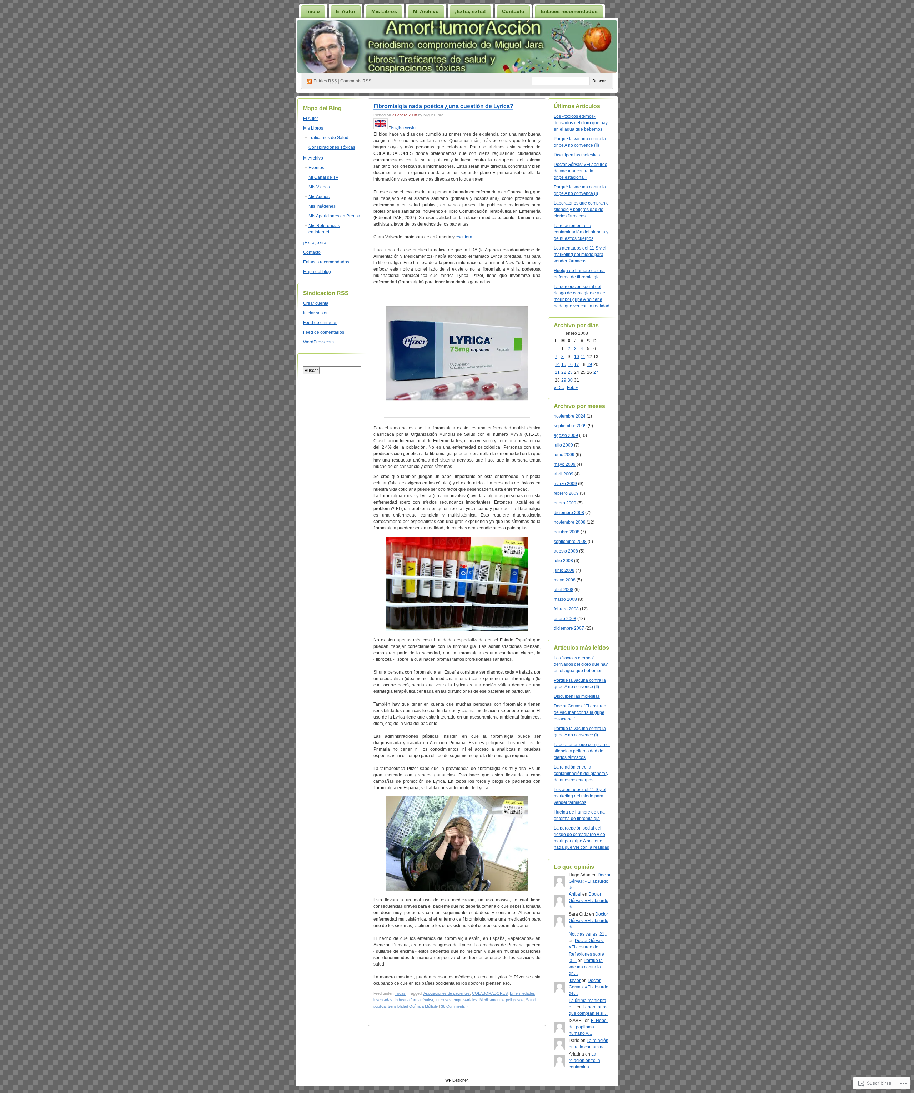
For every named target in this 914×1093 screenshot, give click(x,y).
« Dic (559, 387)
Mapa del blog (317, 271)
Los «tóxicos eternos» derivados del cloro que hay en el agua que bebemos (581, 123)
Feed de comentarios (323, 332)
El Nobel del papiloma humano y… (588, 1027)
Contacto (513, 11)
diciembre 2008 (569, 512)
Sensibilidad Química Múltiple (413, 1006)
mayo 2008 (565, 580)
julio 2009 (563, 445)
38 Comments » (454, 1006)
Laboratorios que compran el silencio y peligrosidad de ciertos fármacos (582, 209)
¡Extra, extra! (470, 11)
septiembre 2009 (570, 425)
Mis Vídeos (319, 187)
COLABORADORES (490, 993)
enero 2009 (565, 502)
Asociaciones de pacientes (446, 993)
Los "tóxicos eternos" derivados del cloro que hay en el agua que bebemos (581, 664)
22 (563, 372)
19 (589, 364)
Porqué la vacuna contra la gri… (586, 967)
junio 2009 (564, 454)
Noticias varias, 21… (589, 934)
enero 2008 (565, 618)
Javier (575, 980)
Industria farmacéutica (414, 1000)
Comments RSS (355, 81)
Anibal (575, 894)
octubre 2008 (566, 531)
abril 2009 (563, 474)
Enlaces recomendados (569, 11)
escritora (464, 237)
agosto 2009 (566, 435)
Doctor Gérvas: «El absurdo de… (590, 881)
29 (563, 380)
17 (576, 364)
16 (570, 364)
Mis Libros (384, 11)
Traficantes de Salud (328, 137)
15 (563, 364)
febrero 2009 (566, 493)
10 (576, 356)
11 (583, 356)
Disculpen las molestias (577, 154)
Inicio (313, 11)
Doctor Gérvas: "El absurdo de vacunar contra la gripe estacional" (580, 712)
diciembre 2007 (569, 628)
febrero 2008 (566, 608)
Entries (325, 81)
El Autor (345, 11)
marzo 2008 (565, 599)
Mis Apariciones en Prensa (334, 215)
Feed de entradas (320, 322)
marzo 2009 (565, 483)
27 (595, 372)
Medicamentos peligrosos (501, 1000)
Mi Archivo (426, 11)
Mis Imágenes (322, 206)
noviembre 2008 (570, 522)
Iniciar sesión (316, 313)
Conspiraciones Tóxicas (331, 147)
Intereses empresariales (456, 1000)
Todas (400, 993)
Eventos (316, 167)
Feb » (572, 387)
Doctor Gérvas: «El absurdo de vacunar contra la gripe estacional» (580, 171)
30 (570, 380)
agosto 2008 (566, 551)
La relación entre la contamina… (584, 1060)
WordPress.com (318, 341)
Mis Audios (319, 196)
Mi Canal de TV (323, 177)
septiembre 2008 (570, 541)
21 (557, 372)
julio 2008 (563, 560)
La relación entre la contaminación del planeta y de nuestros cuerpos (581, 232)
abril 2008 (563, 589)
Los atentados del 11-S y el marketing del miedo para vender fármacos (580, 254)
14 (557, 364)
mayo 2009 (565, 464)
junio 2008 (564, 570)
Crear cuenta (315, 303)
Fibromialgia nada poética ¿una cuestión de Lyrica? (443, 106)
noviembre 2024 (570, 416)
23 (570, 372)
